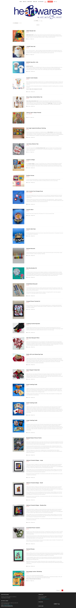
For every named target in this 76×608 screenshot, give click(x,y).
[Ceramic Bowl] (18, 216)
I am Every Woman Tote (32, 144)
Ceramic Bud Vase (31, 229)
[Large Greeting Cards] (18, 426)
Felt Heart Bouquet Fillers (32, 337)
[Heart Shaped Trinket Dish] (18, 374)
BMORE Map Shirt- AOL (32, 62)
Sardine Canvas (30, 175)
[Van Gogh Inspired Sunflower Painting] (18, 133)
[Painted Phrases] (18, 555)
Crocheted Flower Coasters (33, 527)
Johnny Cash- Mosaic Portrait (33, 112)
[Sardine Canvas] (18, 181)
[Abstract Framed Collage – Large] (18, 466)
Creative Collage (30, 159)
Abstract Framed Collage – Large (34, 460)
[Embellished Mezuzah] (18, 290)
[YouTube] (55, 603)
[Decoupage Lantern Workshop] (18, 578)
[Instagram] (54, 603)
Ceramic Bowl (29, 209)
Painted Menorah (30, 248)
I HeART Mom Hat (30, 46)
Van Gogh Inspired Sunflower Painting (36, 128)
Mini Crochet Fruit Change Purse (34, 191)
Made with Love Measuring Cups (34, 354)
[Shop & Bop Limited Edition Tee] (18, 102)
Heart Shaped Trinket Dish (33, 370)
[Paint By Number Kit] (18, 273)
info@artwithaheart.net (8, 605)
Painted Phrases (30, 549)
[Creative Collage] (18, 165)
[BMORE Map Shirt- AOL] (18, 67)
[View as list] (39, 25)
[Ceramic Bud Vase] (18, 236)
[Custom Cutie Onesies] (18, 83)
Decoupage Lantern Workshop (34, 571)
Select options (29, 71)
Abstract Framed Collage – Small (34, 482)
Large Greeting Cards (31, 420)
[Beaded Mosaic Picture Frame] (18, 444)
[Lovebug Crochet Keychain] (18, 328)
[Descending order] (41, 21)
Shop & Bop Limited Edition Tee (34, 97)
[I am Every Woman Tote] (18, 149)
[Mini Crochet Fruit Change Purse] (18, 197)
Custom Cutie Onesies (31, 77)
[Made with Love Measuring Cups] (18, 357)
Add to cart (28, 54)
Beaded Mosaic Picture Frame (34, 437)
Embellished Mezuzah (31, 283)
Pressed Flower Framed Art (33, 301)
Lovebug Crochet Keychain (33, 323)
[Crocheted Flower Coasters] (18, 532)
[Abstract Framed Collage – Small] (18, 489)
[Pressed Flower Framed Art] (18, 310)
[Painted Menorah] (18, 255)
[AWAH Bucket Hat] (18, 36)
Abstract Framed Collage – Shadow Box (36, 505)
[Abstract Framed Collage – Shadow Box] (18, 511)
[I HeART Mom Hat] (18, 51)
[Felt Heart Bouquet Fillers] (18, 343)
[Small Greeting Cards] (18, 390)
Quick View (32, 54)
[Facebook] (57, 603)
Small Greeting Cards (31, 384)
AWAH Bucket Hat (31, 30)
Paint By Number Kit (31, 268)
